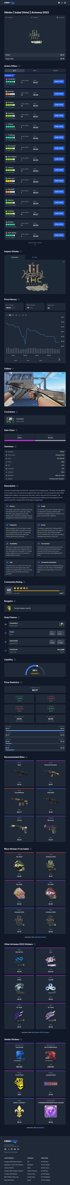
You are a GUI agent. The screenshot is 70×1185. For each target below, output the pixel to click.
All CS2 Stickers (45, 1164)
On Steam (61, 17)
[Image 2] (36, 404)
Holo (62, 465)
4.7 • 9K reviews (10, 84)
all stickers (40, 1127)
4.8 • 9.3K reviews (11, 129)
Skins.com (11, 178)
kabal (62, 462)
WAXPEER (11, 189)
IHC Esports (60, 458)
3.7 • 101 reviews (10, 183)
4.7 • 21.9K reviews (11, 140)
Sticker (62, 451)
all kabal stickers (40, 937)
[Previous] (7, 389)
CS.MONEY (11, 79)
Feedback (30, 1164)
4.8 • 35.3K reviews (11, 226)
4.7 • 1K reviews (10, 237)
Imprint (29, 1180)
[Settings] (59, 3)
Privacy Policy (31, 1174)
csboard (10, 167)
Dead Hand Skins (9, 1180)
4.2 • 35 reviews (10, 107)
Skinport (10, 222)
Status (29, 1168)
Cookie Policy (31, 1177)
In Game (10, 17)
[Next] (63, 389)
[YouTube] (15, 1149)
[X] (9, 1149)
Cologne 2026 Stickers (10, 1174)
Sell (35, 70)
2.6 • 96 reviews (10, 96)
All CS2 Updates (45, 1180)
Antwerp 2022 (60, 455)
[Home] (9, 2)
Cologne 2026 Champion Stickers (13, 1171)
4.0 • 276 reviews (11, 118)
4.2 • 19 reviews (10, 172)
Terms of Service (32, 1171)
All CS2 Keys (44, 1171)
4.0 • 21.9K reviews (11, 205)
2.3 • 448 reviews (10, 194)
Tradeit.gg (11, 135)
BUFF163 (11, 91)
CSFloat (10, 124)
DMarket (11, 200)
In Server (35, 17)
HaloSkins (11, 113)
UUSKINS (11, 211)
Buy (14, 70)
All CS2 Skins (44, 1161)
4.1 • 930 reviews (10, 150)
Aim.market (11, 146)
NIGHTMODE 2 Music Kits (11, 1177)
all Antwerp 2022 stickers (40, 1032)
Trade (55, 70)
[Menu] (65, 3)
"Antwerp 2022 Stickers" (56, 479)
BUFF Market (12, 233)
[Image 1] (34, 404)
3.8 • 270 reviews (10, 161)
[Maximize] (64, 262)
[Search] (62, 3)
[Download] (7, 403)
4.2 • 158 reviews (10, 216)
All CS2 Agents (45, 1174)
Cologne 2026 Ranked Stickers (13, 1161)
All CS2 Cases (45, 1168)
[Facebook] (12, 1149)
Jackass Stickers (9, 1168)
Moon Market (12, 157)
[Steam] (18, 1149)
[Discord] (6, 1149)
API (28, 1161)
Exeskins (11, 102)
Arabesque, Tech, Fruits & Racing (13, 1164)
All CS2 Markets (45, 1177)
